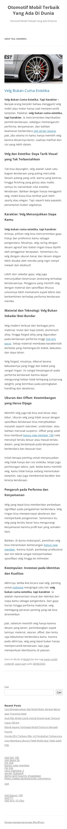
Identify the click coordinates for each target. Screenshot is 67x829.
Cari (6, 687)
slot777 (8, 798)
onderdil (9, 663)
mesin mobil (50, 659)
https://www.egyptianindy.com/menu (27, 778)
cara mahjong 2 (14, 770)
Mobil (26, 659)
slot (6, 783)
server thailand (13, 773)
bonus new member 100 (38, 435)
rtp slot (8, 763)
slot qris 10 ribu (14, 800)
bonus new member (17, 765)
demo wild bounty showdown (22, 776)
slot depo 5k (12, 760)
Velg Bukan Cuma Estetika (26, 90)
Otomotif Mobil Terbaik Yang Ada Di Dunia (34, 10)
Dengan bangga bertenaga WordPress (24, 822)
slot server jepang (45, 131)
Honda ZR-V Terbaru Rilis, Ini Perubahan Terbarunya (33, 736)
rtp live (8, 768)
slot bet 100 (11, 757)
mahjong (17, 587)
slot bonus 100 (13, 795)
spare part (20, 663)
